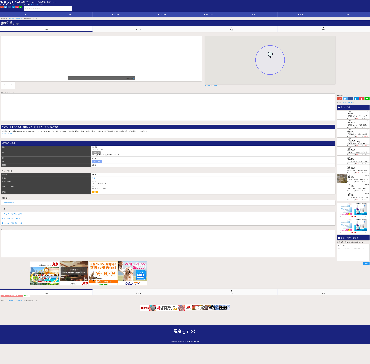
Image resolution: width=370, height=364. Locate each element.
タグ (255, 14)
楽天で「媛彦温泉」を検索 (11, 218)
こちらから (35, 4)
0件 (94, 178)
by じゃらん (62, 78)
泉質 (301, 14)
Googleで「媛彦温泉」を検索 (12, 214)
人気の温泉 (162, 14)
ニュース (23, 14)
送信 (366, 263)
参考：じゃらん (7, 133)
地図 (70, 14)
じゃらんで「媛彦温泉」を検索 (13, 223)
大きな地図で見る (211, 85)
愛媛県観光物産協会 (9, 203)
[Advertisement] (330, 5)
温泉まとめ (209, 14)
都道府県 (116, 14)
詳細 (46, 29)
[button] (270, 56)
